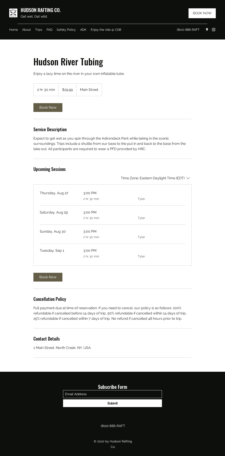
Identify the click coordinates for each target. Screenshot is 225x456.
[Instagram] (213, 29)
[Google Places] (207, 29)
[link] (47, 107)
